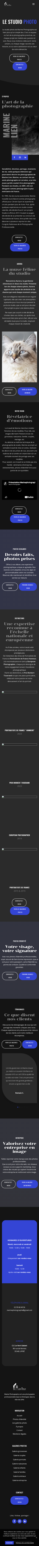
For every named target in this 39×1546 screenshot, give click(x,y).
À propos (19, 1426)
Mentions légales (19, 1434)
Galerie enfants (19, 1468)
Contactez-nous (20, 66)
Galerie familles (19, 1472)
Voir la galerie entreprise (27, 1184)
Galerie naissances (19, 1464)
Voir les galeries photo (19, 58)
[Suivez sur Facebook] (14, 157)
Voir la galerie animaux (27, 391)
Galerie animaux (19, 1476)
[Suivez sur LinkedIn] (25, 157)
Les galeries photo (19, 1423)
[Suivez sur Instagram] (20, 157)
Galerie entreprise (19, 1480)
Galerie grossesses (19, 1451)
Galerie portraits (19, 1459)
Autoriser (9, 1543)
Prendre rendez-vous (28, 586)
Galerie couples (19, 1455)
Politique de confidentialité (25, 1543)
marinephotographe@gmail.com (19, 1310)
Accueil (19, 1415)
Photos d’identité (19, 1419)
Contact (20, 1430)
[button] (17, 1107)
